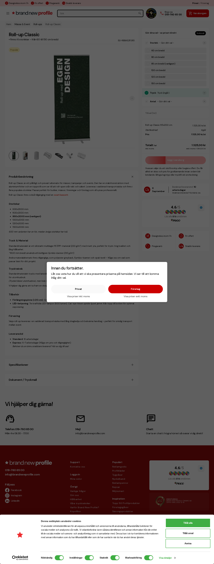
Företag (135, 289)
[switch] (89, 557)
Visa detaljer (165, 557)
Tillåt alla (188, 523)
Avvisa (188, 543)
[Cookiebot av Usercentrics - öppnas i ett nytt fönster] (20, 558)
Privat (78, 289)
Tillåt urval (188, 533)
